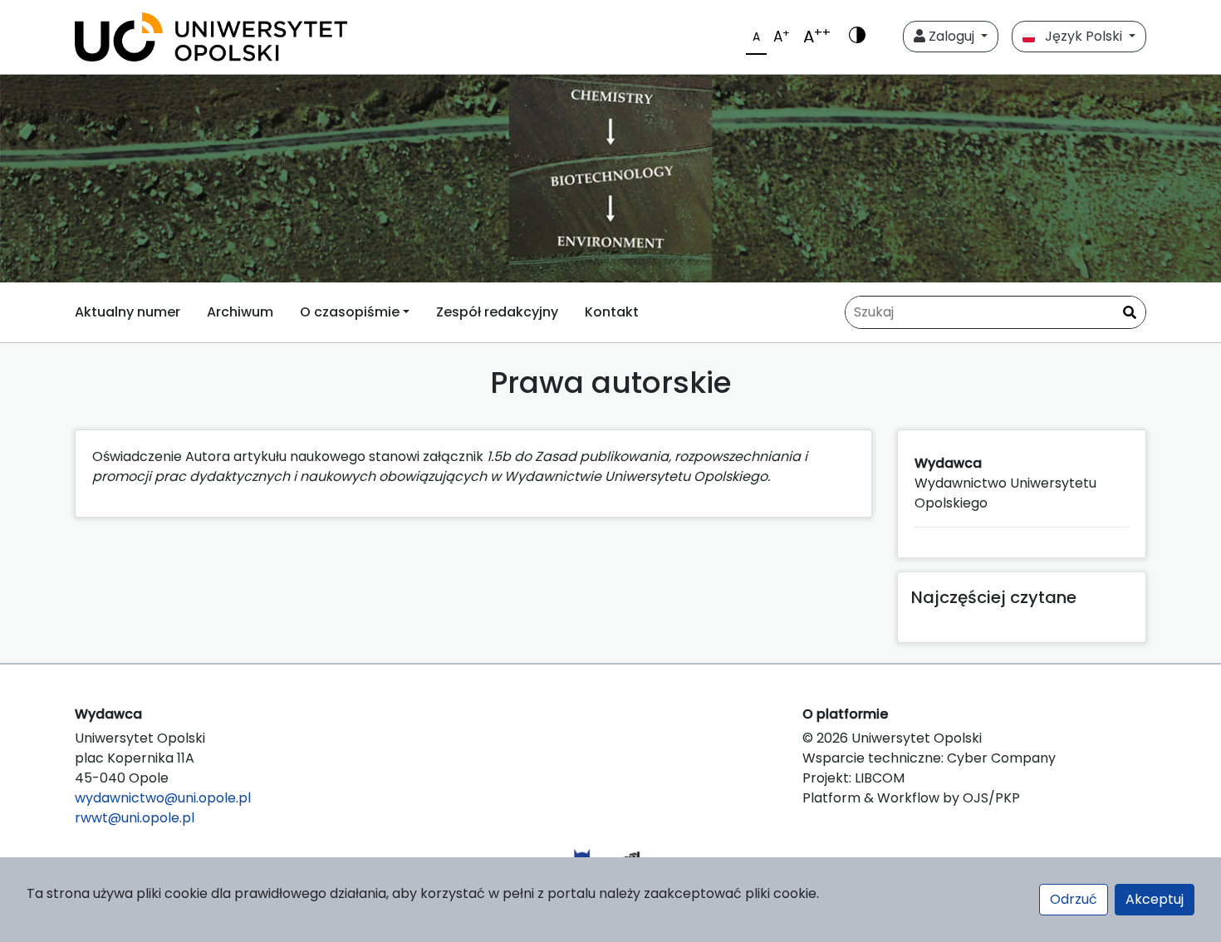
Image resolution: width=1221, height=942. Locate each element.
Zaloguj (951, 36)
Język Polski (1080, 36)
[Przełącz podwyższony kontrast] (857, 36)
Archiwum (240, 311)
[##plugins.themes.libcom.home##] (610, 178)
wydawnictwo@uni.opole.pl (163, 797)
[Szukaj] (1129, 313)
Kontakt (612, 311)
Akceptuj (1154, 899)
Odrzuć (1073, 899)
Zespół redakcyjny (497, 311)
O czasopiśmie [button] (350, 311)
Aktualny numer (127, 311)
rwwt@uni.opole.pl (134, 817)
